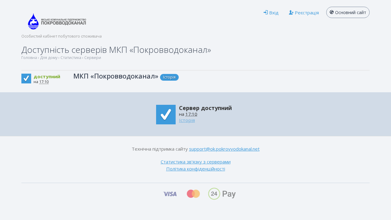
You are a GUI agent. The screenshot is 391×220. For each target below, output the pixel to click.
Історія (169, 77)
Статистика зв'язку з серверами (196, 162)
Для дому (48, 57)
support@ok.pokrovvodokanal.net (224, 149)
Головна (29, 57)
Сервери (92, 57)
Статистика (70, 57)
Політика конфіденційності (195, 169)
